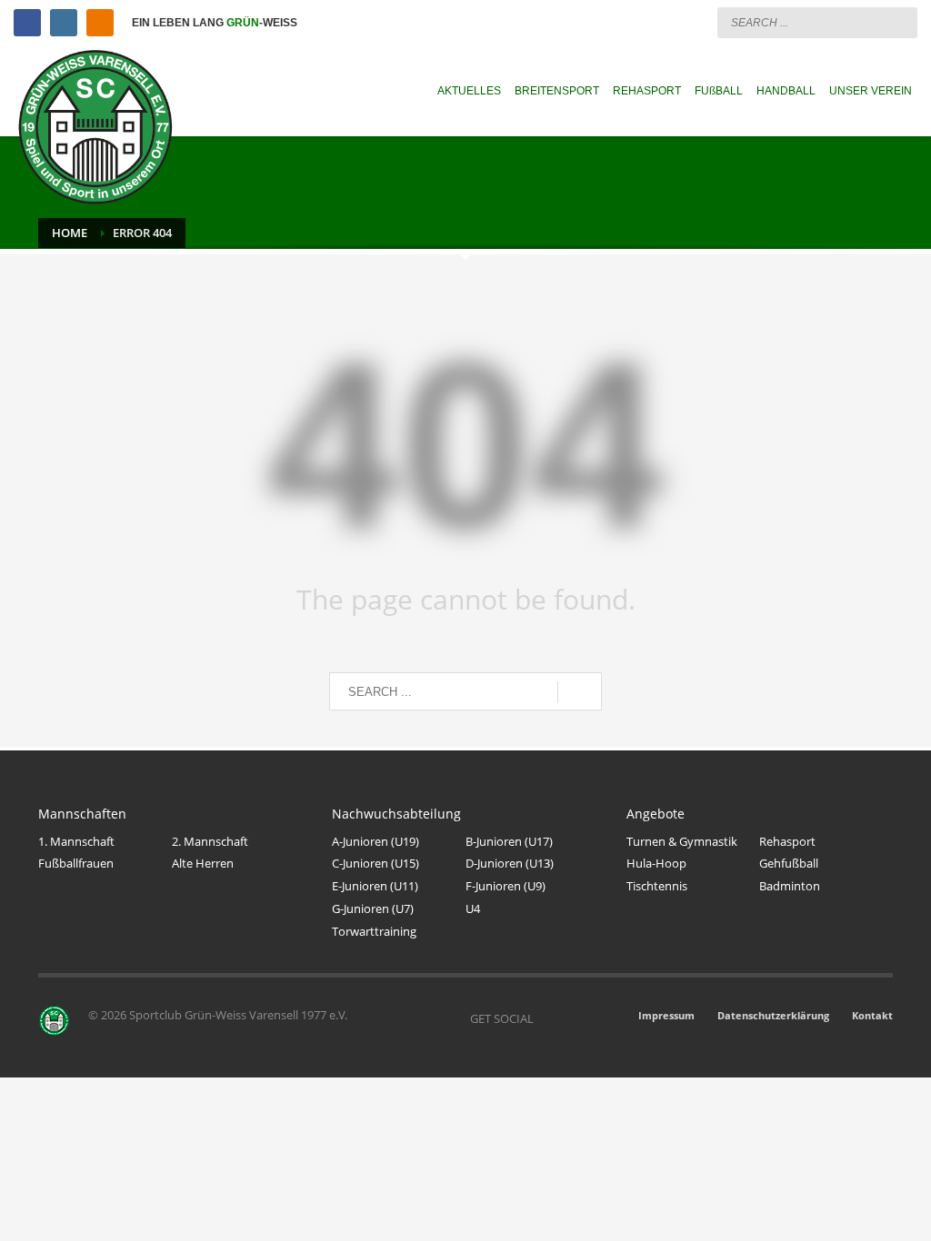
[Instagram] (63, 22)
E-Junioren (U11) (375, 886)
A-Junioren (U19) (375, 841)
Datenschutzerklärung (773, 1015)
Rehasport (787, 841)
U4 (473, 908)
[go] (899, 21)
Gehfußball (788, 863)
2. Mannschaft (210, 841)
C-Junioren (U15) (375, 863)
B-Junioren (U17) (509, 841)
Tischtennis (656, 886)
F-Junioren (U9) (506, 886)
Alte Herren (203, 863)
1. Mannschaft (76, 841)
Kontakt (872, 1015)
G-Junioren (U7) (373, 908)
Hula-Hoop (656, 863)
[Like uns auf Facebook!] (547, 1018)
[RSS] (100, 22)
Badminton (789, 886)
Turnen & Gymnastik (681, 841)
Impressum (666, 1015)
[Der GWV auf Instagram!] (574, 1018)
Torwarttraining (374, 931)
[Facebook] (27, 22)
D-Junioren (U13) (510, 863)
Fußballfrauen (76, 863)
